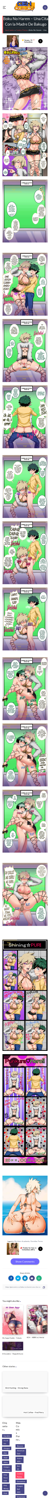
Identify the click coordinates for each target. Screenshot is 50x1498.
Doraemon (21, 1481)
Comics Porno (21, 30)
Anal (5, 1493)
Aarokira (7, 1436)
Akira (6, 1462)
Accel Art (6, 1442)
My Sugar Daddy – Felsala (11, 1338)
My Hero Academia (22, 1241)
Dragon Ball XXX (20, 1489)
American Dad (21, 1452)
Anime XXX (19, 1459)
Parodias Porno (36, 1241)
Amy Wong (6, 1486)
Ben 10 (18, 1467)
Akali (6, 1458)
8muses (20, 1446)
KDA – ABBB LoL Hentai (35, 1337)
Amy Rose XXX (6, 1478)
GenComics (9, 30)
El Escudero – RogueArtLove (12, 1354)
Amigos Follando (7, 1468)
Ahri (5, 1453)
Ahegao (7, 1448)
